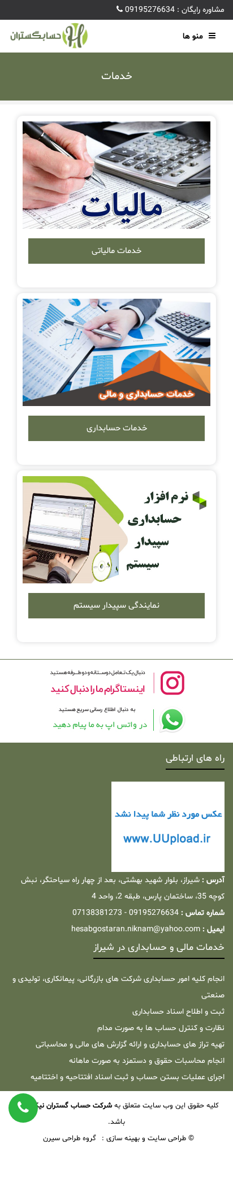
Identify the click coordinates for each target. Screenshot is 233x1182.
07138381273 (97, 913)
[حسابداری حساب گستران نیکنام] (48, 36)
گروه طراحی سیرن (69, 1138)
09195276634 (149, 10)
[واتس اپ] (116, 719)
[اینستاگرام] (116, 682)
